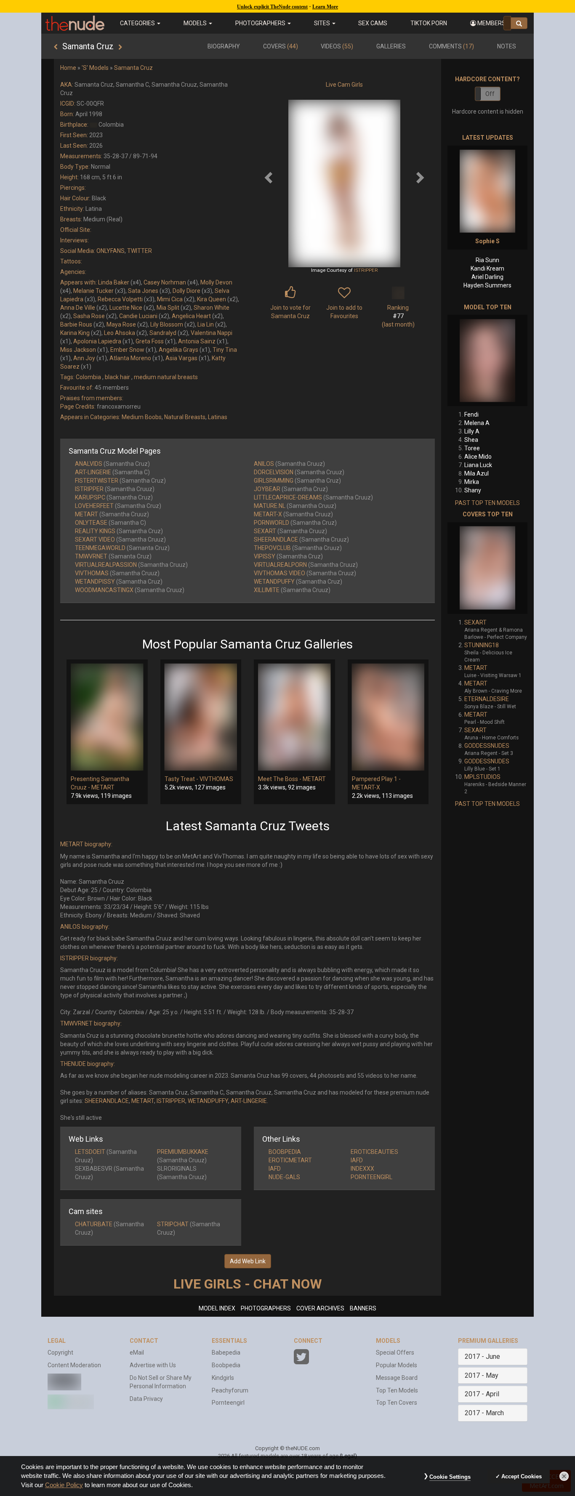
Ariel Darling (487, 277)
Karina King (75, 332)
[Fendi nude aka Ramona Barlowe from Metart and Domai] (487, 360)
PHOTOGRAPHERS (266, 1308)
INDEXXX (362, 1168)
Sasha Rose (89, 316)
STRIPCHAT (173, 1224)
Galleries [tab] (391, 46)
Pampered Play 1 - (376, 779)
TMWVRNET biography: (91, 1023)
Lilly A (471, 431)
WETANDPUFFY (274, 581)
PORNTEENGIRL (371, 1177)
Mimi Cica (170, 299)
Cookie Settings (450, 1477)
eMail (137, 1352)
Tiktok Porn (428, 23)
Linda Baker (113, 282)
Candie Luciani (138, 316)
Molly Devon (216, 282)
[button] (490, 23)
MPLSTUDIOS (482, 776)
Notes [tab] (506, 46)
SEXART (265, 531)
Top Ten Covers (396, 1402)
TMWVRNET (91, 556)
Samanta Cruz (133, 67)
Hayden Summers (487, 285)
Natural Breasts (184, 417)
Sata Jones (143, 290)
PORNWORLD (271, 522)
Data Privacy (146, 1398)
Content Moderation (74, 1365)
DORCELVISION (273, 472)
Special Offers (395, 1352)
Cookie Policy (64, 1485)
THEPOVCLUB (272, 548)
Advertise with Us (153, 1365)
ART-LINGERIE (93, 472)
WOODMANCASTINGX (104, 590)
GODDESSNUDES (486, 745)
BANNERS (363, 1308)
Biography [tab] (224, 46)
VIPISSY (264, 556)
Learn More (325, 7)
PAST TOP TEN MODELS (487, 503)
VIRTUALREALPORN (280, 564)
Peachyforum (230, 1390)
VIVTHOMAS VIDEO (279, 573)
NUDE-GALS (284, 1177)
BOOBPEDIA (285, 1151)
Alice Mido (478, 456)
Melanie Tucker (93, 290)
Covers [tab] (280, 46)
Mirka (471, 481)
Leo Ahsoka (119, 332)
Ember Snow (127, 349)
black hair (117, 377)
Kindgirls (223, 1377)
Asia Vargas (181, 358)
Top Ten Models (397, 1390)
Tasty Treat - (182, 779)
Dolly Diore (186, 290)
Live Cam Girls (344, 84)
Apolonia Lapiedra (97, 341)
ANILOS (264, 463)
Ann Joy (84, 358)
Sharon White (211, 307)
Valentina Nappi (211, 332)
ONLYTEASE (91, 522)
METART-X (268, 514)
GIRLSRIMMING (273, 480)
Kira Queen (211, 299)
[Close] (564, 1476)
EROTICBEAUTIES (374, 1151)
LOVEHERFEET (94, 505)
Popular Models (396, 1365)
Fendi (471, 414)
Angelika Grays (178, 349)
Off (490, 93)
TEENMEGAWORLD (100, 548)
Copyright (60, 1352)
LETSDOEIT (90, 1151)
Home (68, 67)
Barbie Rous (76, 324)
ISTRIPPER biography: (89, 958)
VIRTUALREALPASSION (106, 564)
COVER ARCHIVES (320, 1308)
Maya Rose (121, 324)
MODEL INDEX (217, 1308)
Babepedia (226, 1352)
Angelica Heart (191, 316)
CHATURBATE (93, 1224)
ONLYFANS (110, 250)
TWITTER (139, 250)
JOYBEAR (267, 489)
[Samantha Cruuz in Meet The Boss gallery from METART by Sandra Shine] (294, 717)
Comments (451, 46)
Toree (472, 448)
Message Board (397, 1377)
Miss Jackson (78, 349)
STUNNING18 (481, 645)
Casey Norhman (165, 282)
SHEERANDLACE (276, 539)
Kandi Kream (487, 268)
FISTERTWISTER (96, 480)
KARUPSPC (90, 497)
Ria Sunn (487, 260)
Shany (472, 490)
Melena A (477, 423)
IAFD (357, 1160)
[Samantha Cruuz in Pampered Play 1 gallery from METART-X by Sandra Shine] (388, 717)
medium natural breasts (166, 377)
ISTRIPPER (366, 270)
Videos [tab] (337, 46)
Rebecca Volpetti (120, 299)
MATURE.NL (269, 505)
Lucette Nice (125, 307)
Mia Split (168, 307)
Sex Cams (372, 23)
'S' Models (95, 67)
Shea (471, 439)
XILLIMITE (267, 590)
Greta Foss (150, 341)
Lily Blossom (166, 324)
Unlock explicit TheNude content (272, 7)
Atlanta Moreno (130, 358)
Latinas (217, 417)
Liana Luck (478, 465)
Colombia (88, 377)
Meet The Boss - (280, 779)
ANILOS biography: (84, 926)
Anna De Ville (77, 307)
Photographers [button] (261, 23)
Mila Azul (476, 473)
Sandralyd (162, 332)
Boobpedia (226, 1365)
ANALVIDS (88, 463)
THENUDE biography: (87, 1063)
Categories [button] (138, 23)
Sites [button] (322, 23)
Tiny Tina (225, 349)
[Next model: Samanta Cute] (120, 47)
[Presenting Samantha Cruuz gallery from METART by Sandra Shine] (107, 717)
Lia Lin (205, 324)
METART (86, 514)
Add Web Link (248, 1261)
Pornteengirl (228, 1402)
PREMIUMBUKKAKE (182, 1151)
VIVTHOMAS (92, 573)
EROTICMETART (290, 1160)
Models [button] (196, 23)
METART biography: (86, 844)
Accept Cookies (521, 1476)
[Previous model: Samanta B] (56, 47)
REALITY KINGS (95, 531)
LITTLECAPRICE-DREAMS (288, 497)
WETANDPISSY (95, 581)
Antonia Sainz (197, 341)
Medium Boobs (142, 417)
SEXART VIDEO (95, 539)
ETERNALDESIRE (486, 699)
